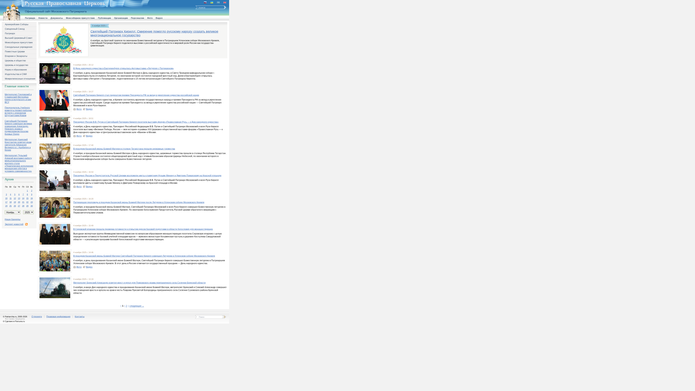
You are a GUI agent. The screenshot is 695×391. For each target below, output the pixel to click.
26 (15, 206)
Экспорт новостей (14, 224)
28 (23, 206)
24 (6, 206)
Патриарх (30, 18)
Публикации (104, 18)
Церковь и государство (16, 65)
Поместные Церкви (15, 51)
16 (32, 198)
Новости (42, 18)
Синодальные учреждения (18, 47)
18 (10, 202)
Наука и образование (16, 69)
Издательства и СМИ (16, 74)
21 (23, 202)
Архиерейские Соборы (16, 24)
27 (19, 206)
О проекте (36, 316)
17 (6, 202)
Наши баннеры (12, 219)
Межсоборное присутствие (80, 18)
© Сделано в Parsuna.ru (14, 321)
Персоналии (137, 18)
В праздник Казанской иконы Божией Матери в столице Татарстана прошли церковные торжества (124, 149)
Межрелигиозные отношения (20, 78)
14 (23, 198)
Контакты (80, 316)
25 (10, 206)
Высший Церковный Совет (18, 38)
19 (15, 202)
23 (32, 202)
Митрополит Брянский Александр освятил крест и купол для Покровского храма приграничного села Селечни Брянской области (139, 282)
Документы (56, 18)
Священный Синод (15, 29)
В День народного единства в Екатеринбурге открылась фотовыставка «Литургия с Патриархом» (123, 68)
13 (19, 198)
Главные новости (17, 86)
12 (15, 198)
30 (32, 206)
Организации (121, 18)
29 (27, 206)
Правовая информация (58, 316)
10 (6, 198)
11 (11, 198)
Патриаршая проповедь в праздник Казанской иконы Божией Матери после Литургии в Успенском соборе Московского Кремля (138, 202)
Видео (159, 18)
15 (27, 198)
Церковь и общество (15, 60)
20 (19, 202)
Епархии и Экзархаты (16, 56)
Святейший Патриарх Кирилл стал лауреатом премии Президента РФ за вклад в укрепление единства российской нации (136, 95)
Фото (150, 18)
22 (27, 202)
